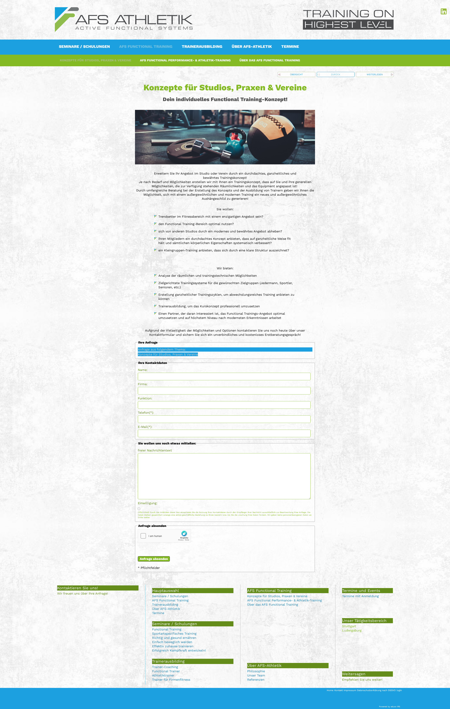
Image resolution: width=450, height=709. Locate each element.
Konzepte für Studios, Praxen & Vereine (277, 596)
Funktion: (145, 398)
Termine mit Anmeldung (360, 596)
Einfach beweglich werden (172, 642)
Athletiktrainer (163, 675)
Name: (142, 370)
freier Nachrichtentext (155, 450)
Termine (158, 613)
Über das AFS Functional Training (272, 604)
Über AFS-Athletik (166, 609)
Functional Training (166, 629)
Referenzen (255, 679)
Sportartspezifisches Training (174, 633)
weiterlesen (375, 74)
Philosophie (256, 671)
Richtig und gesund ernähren (174, 638)
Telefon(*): (146, 412)
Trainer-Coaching (165, 667)
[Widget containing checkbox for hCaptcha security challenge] (164, 536)
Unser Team (256, 675)
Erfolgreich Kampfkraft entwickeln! (179, 650)
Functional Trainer (166, 671)
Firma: (142, 384)
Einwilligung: (147, 503)
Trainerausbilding (165, 604)
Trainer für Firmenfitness (171, 679)
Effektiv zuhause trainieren (172, 646)
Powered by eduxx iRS (389, 706)
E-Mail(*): (145, 427)
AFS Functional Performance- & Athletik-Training (284, 600)
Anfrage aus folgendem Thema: (162, 349)
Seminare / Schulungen (170, 596)
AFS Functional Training (170, 600)
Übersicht (296, 74)
